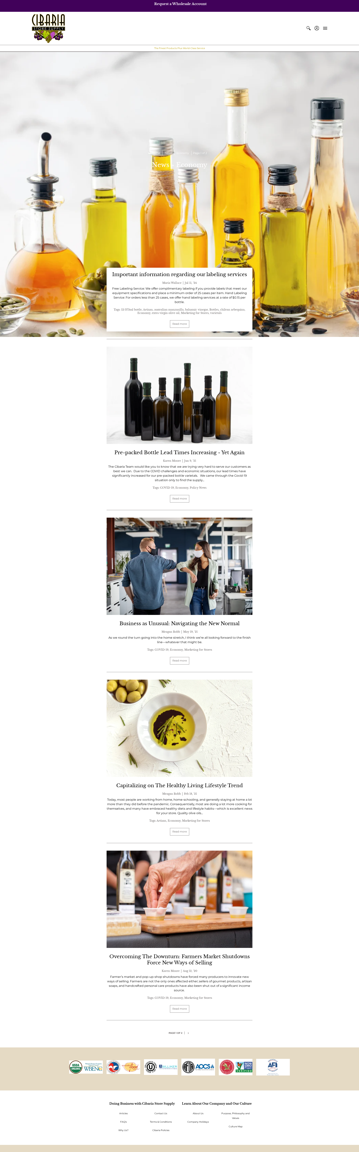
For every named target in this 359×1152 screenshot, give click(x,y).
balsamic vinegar (196, 309)
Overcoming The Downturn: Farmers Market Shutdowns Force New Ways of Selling (179, 960)
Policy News (198, 487)
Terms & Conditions (161, 1121)
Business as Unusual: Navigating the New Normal (179, 624)
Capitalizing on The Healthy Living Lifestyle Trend (179, 786)
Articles (123, 1113)
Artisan (148, 309)
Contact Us (160, 1113)
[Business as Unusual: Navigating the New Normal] (179, 566)
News (168, 153)
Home (156, 153)
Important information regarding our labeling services (179, 274)
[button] (308, 28)
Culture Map (236, 1126)
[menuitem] (308, 28)
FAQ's (123, 1121)
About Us (198, 1113)
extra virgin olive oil (166, 313)
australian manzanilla (169, 309)
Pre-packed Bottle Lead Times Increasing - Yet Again (179, 453)
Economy (183, 153)
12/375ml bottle (131, 309)
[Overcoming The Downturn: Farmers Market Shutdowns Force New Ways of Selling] (179, 899)
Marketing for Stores (195, 313)
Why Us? (123, 1130)
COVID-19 (167, 487)
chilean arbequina (232, 309)
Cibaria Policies (160, 1130)
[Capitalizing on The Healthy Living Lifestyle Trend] (179, 728)
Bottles (214, 309)
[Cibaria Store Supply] (48, 28)
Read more (179, 324)
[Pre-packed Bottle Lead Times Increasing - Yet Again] (179, 395)
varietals (216, 313)
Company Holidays (198, 1121)
